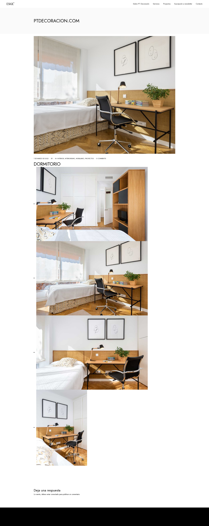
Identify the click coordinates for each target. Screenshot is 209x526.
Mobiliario (80, 158)
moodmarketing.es (64, 516)
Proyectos (89, 158)
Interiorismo (70, 158)
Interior (60, 158)
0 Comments (101, 158)
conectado (55, 494)
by (52, 158)
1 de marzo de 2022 (41, 158)
